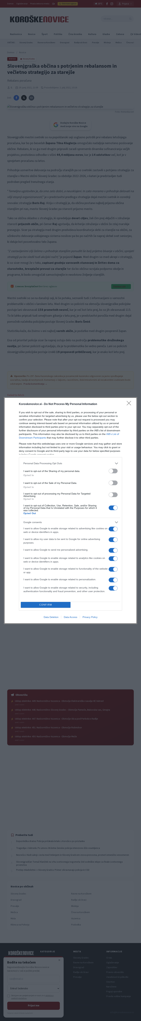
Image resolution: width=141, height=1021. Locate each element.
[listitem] (70, 463)
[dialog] (70, 511)
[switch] (113, 471)
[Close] (130, 404)
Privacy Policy (90, 617)
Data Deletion (51, 617)
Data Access (70, 617)
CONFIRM (45, 604)
